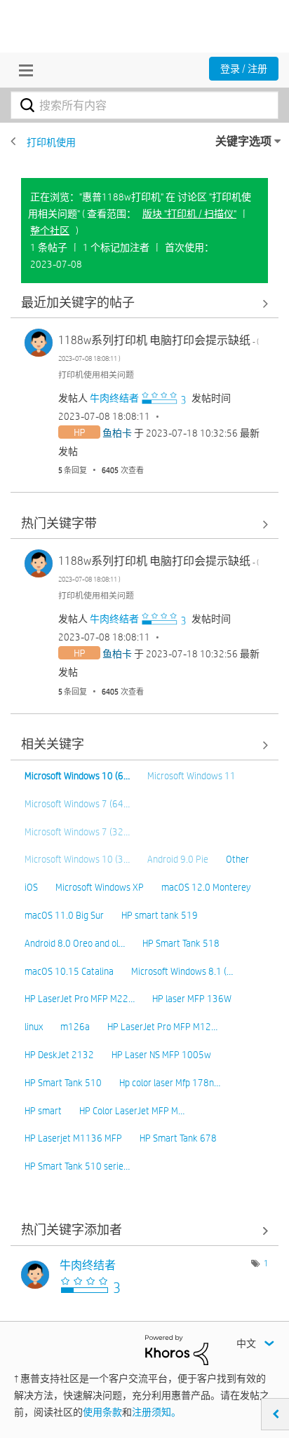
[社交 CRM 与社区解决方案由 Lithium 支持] (176, 1349)
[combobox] (144, 105)
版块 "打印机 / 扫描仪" (189, 213)
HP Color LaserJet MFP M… (131, 1110)
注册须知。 (156, 1412)
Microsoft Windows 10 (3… (77, 859)
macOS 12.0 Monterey (205, 887)
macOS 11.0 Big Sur (64, 915)
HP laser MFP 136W (191, 998)
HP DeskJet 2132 (59, 1054)
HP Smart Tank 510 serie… (77, 1166)
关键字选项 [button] (243, 141)
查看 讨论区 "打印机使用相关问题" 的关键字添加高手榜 (144, 1231)
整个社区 (49, 230)
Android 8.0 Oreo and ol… (75, 943)
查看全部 (144, 303)
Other (237, 859)
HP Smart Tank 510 (63, 1082)
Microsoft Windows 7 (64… (77, 803)
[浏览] (22, 70)
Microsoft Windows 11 (191, 775)
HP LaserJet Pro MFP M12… (162, 1026)
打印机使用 (51, 142)
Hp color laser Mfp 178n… (169, 1082)
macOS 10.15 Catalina (69, 971)
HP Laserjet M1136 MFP (73, 1138)
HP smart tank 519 (159, 915)
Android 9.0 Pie (177, 859)
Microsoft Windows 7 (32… (77, 832)
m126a (75, 1026)
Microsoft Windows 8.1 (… (182, 971)
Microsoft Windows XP (99, 887)
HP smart (43, 1110)
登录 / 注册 (243, 68)
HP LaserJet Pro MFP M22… (80, 998)
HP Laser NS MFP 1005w (161, 1054)
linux (34, 1026)
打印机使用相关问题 (96, 374)
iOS (31, 887)
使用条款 (102, 1412)
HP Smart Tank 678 (178, 1138)
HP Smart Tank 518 (181, 943)
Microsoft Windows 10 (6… (77, 775)
